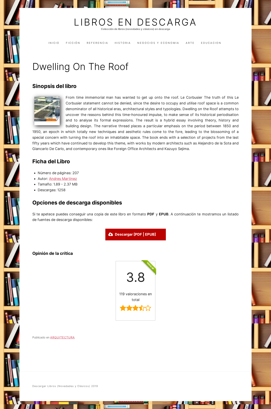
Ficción (73, 42)
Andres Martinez (63, 179)
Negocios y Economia (158, 42)
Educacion (211, 42)
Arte (190, 42)
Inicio (54, 42)
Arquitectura (62, 337)
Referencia (97, 42)
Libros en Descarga (135, 22)
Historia (123, 42)
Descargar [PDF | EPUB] (135, 234)
